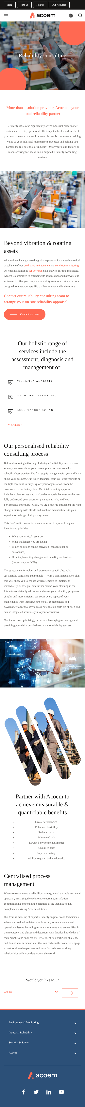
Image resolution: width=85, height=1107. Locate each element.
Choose (8, 991)
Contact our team (29, 314)
